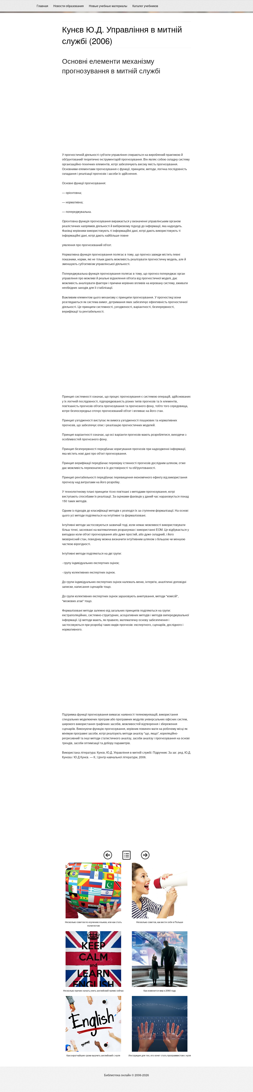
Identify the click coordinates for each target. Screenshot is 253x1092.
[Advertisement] (29, 69)
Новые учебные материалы (108, 6)
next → (145, 855)
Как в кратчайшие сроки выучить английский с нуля (93, 1055)
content (126, 855)
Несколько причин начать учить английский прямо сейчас (93, 990)
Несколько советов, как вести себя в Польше (159, 922)
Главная (42, 6)
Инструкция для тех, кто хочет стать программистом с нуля (160, 1055)
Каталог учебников (145, 6)
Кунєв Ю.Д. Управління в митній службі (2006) (122, 34)
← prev (107, 855)
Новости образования (68, 6)
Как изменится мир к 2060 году (160, 990)
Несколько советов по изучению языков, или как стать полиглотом (93, 923)
